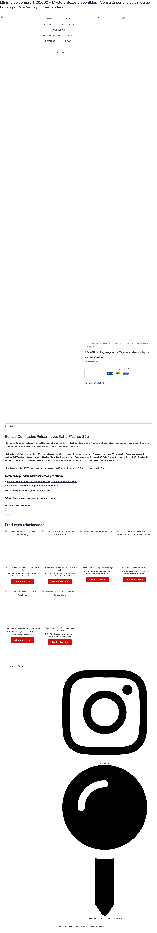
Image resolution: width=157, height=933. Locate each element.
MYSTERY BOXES (51, 35)
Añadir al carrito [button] (22, 581)
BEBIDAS (48, 24)
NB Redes (100, 926)
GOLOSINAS (59, 30)
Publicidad (90, 926)
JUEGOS (69, 41)
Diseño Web (78, 926)
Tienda (49, 18)
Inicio (86, 343)
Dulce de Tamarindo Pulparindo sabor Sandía (32, 485)
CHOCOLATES (67, 24)
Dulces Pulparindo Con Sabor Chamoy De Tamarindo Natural (42, 481)
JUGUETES (50, 47)
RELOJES (68, 47)
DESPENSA (50, 41)
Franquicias (59, 52)
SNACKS (68, 18)
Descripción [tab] (10, 426)
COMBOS (70, 35)
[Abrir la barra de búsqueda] (98, 17)
